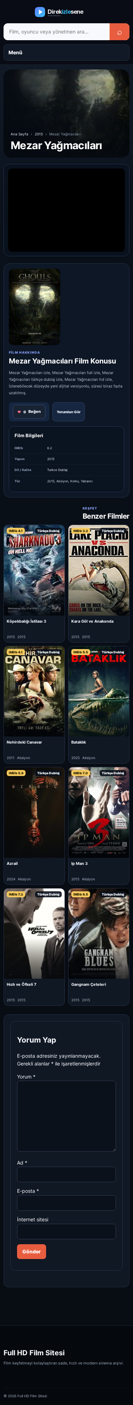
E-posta (28, 1191)
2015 (39, 134)
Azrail (12, 863)
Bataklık (78, 742)
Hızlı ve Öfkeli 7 (22, 984)
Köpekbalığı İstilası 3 (26, 621)
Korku (74, 481)
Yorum (26, 1077)
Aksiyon (62, 481)
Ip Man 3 (79, 863)
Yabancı (87, 481)
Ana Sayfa (19, 134)
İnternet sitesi (32, 1219)
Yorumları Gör (69, 412)
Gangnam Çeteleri (88, 984)
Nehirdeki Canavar (24, 742)
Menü (15, 52)
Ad (22, 1163)
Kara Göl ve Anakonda (92, 621)
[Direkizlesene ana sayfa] (66, 12)
